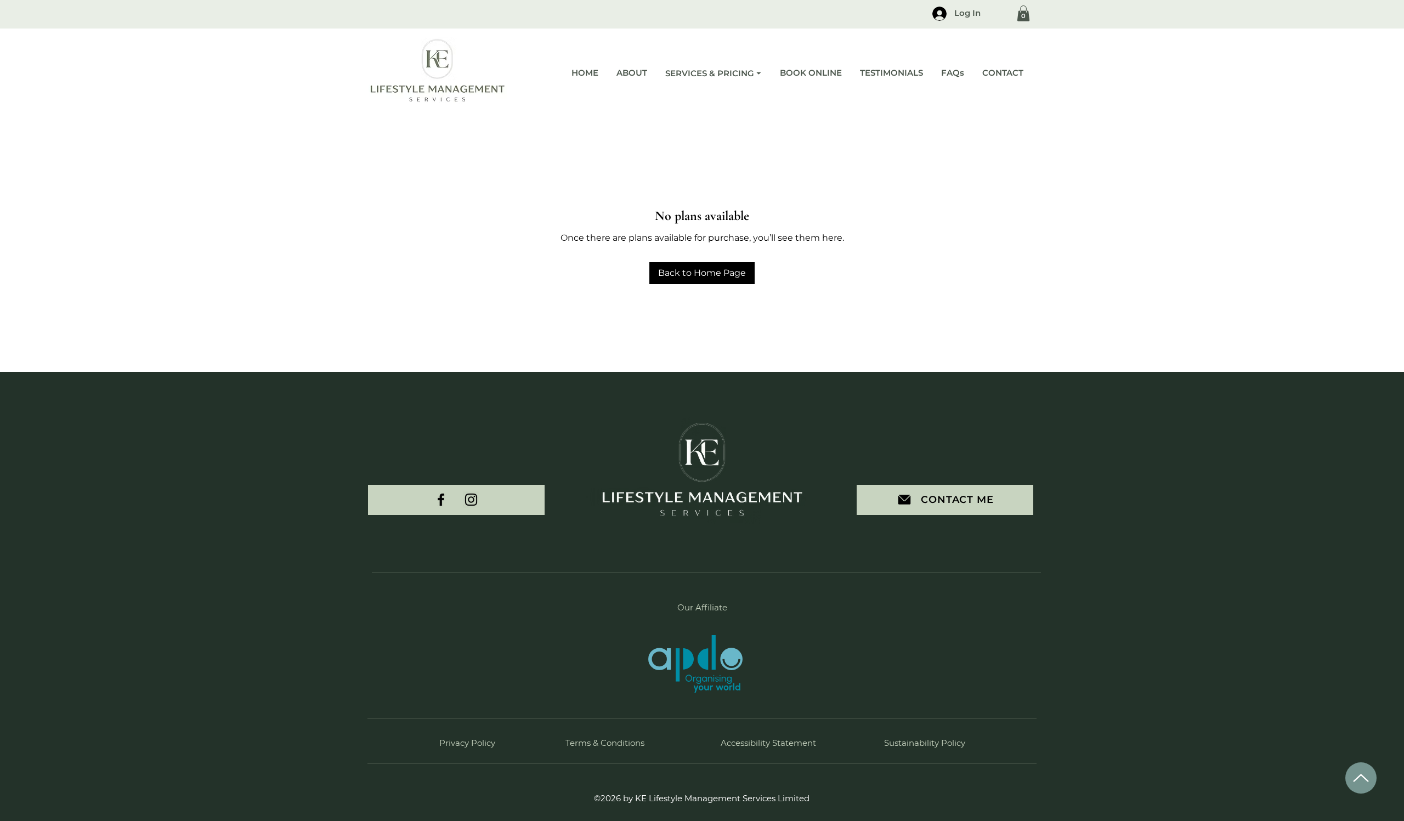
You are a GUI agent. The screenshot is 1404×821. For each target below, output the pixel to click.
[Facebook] (441, 499)
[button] (1023, 13)
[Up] (1361, 778)
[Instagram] (471, 499)
